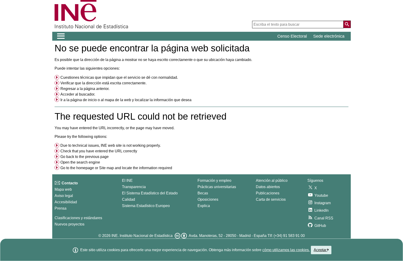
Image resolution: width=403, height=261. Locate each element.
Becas (203, 193)
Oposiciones (208, 199)
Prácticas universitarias (217, 187)
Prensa (60, 208)
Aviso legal (64, 196)
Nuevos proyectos (69, 224)
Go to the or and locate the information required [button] (116, 168)
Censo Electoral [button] (292, 36)
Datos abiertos (268, 187)
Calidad (128, 199)
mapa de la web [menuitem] (118, 100)
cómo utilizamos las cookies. (286, 250)
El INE (127, 180)
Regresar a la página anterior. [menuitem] (84, 89)
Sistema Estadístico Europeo (146, 206)
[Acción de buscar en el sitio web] (347, 24)
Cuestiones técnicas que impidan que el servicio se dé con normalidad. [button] (119, 77)
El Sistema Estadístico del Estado (150, 193)
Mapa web (63, 189)
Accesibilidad (66, 202)
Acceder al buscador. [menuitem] (77, 94)
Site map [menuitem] (106, 168)
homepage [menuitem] (85, 168)
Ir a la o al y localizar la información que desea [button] (125, 100)
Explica (204, 206)
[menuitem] (201, 77)
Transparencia (134, 187)
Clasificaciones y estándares (78, 218)
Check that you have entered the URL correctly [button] (98, 151)
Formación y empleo (214, 180)
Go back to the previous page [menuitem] (84, 157)
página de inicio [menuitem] (83, 100)
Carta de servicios (271, 199)
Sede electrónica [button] (328, 36)
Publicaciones (267, 193)
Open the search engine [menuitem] (80, 162)
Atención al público (272, 180)
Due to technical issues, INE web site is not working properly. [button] (110, 145)
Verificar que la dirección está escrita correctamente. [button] (103, 83)
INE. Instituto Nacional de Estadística (142, 236)
